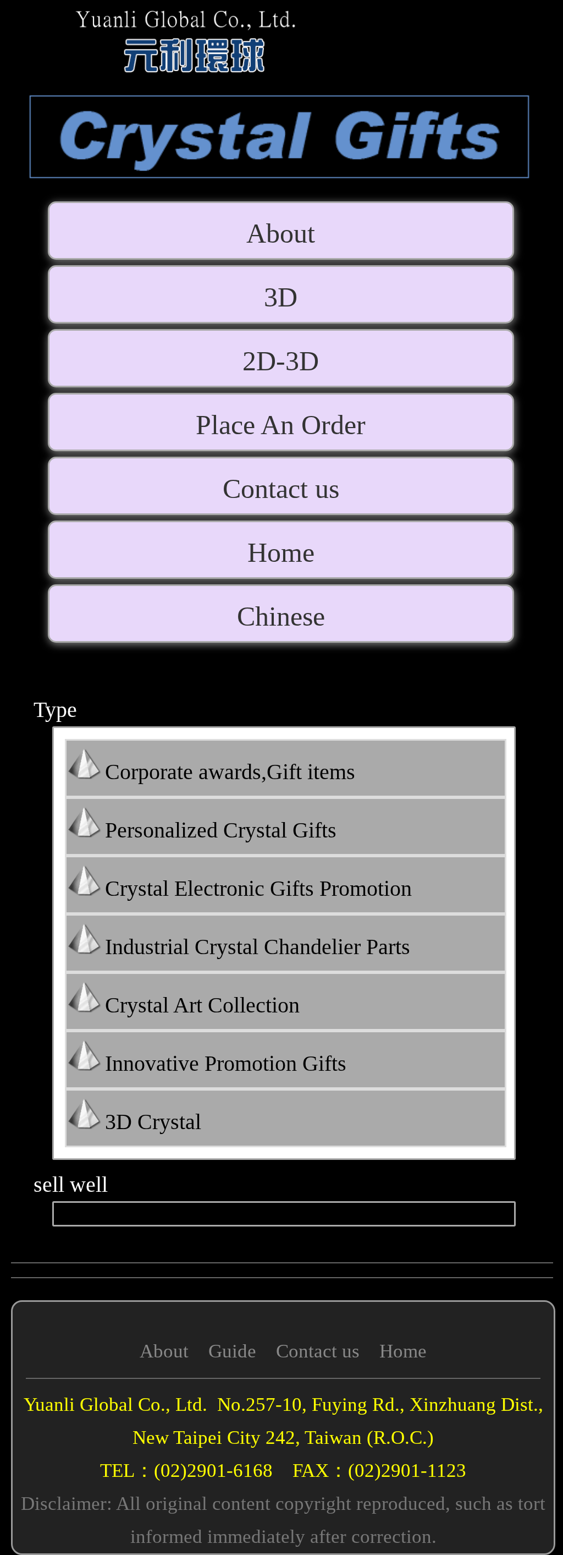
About (164, 1351)
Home (403, 1351)
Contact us (318, 1351)
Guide (232, 1351)
